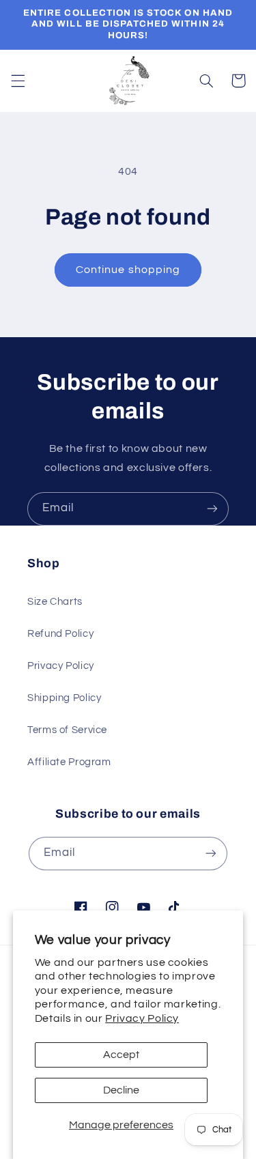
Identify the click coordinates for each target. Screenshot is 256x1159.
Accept (121, 1054)
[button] (17, 80)
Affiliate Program (69, 762)
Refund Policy (60, 634)
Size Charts (55, 602)
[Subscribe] (212, 509)
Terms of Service (67, 730)
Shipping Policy (64, 698)
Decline (121, 1090)
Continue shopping (128, 269)
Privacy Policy (142, 1018)
